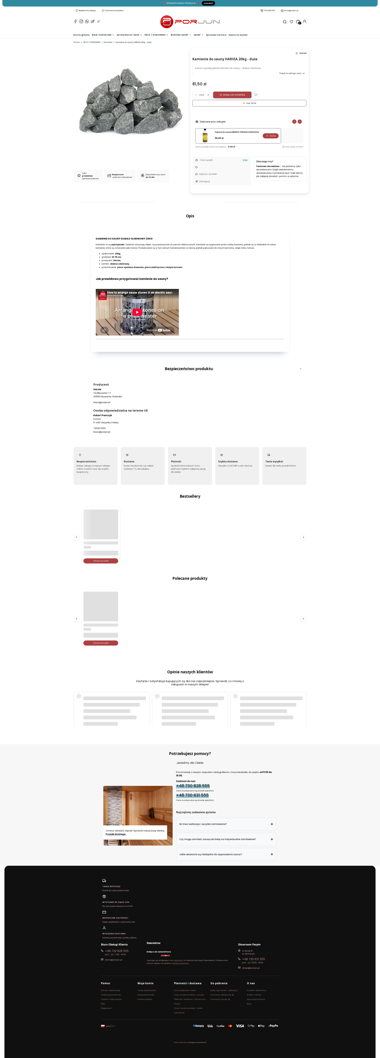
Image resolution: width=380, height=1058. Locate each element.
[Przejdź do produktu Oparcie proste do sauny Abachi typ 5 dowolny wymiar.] (100, 527)
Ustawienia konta (145, 994)
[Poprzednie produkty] (77, 537)
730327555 (99, 428)
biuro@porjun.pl (291, 10)
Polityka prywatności (111, 994)
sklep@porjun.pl (251, 968)
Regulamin (178, 960)
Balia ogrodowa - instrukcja (224, 990)
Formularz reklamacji (221, 994)
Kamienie (108, 42)
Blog (249, 1003)
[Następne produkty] (303, 537)
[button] (255, 95)
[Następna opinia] (303, 701)
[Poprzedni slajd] (294, 121)
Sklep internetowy (189, 1042)
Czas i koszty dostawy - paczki (189, 994)
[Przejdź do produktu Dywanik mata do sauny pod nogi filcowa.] (100, 609)
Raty (103, 1003)
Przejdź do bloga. (116, 834)
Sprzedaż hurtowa (256, 999)
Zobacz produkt (101, 560)
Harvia (302, 53)
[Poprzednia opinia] (77, 701)
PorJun (77, 42)
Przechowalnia (144, 999)
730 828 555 (269, 10)
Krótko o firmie (254, 994)
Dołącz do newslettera (159, 951)
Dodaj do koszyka (234, 94)
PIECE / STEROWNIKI (91, 42)
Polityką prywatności (180, 963)
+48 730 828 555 (193, 786)
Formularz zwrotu (219, 999)
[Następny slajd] (299, 121)
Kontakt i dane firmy (256, 990)
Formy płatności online (185, 990)
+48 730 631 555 (192, 795)
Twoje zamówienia (146, 990)
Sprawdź (208, 3)
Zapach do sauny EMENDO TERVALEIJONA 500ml (237, 132)
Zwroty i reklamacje (110, 990)
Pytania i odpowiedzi (111, 999)
